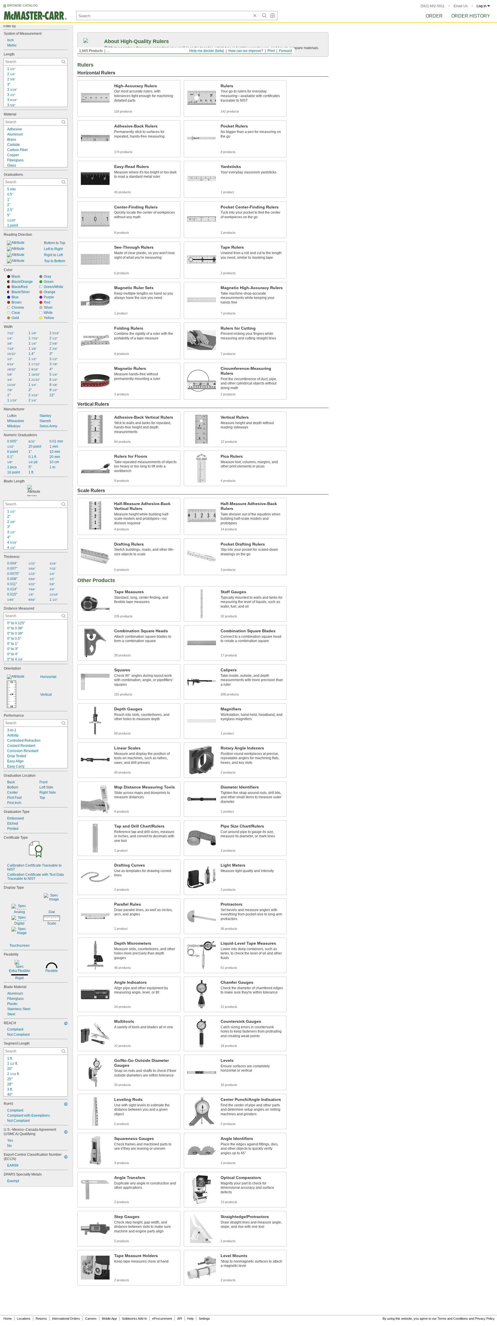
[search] (63, 62)
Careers (91, 1318)
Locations (23, 1318)
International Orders (66, 1318)
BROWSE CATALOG (22, 5)
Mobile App (109, 1318)
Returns (41, 1318)
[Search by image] (272, 15)
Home (7, 1318)
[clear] (255, 15)
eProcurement (162, 1318)
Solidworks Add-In (134, 1318)
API (179, 1318)
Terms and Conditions (452, 1318)
